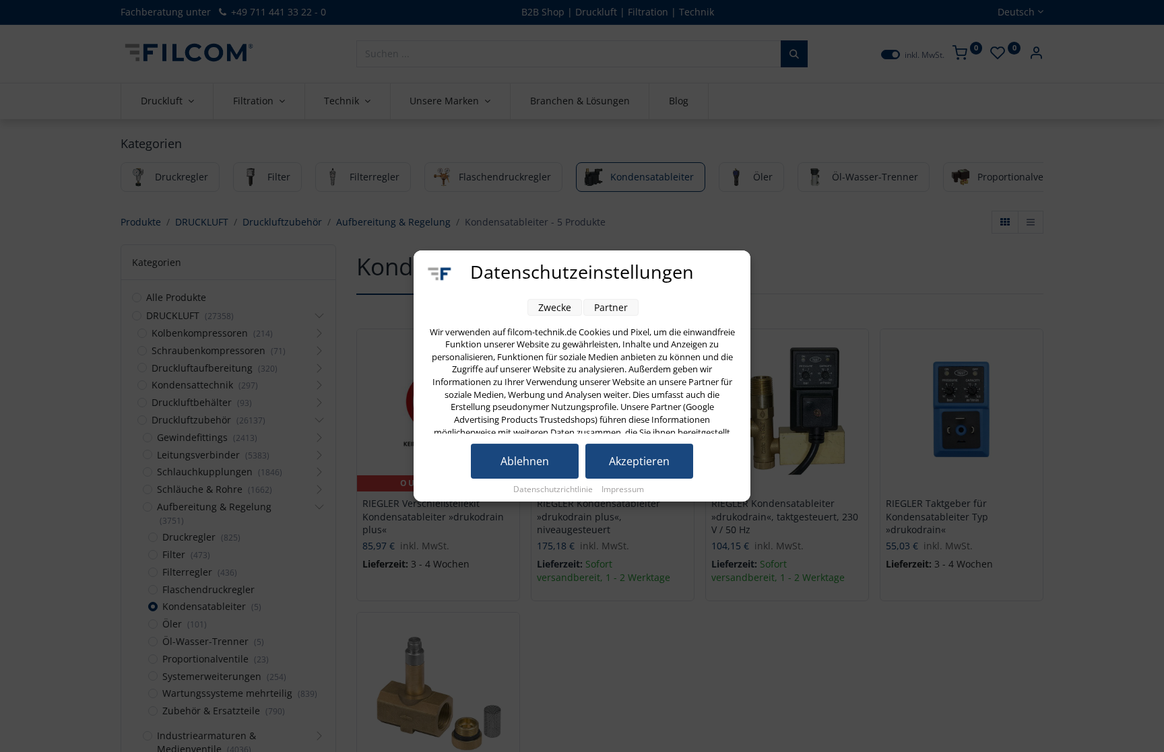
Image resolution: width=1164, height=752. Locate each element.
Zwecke (554, 307)
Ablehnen (524, 461)
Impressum (623, 489)
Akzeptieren (639, 461)
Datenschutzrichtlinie (554, 489)
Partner (611, 307)
